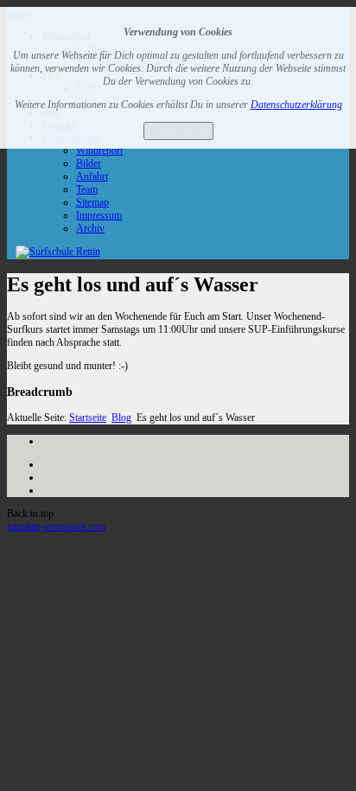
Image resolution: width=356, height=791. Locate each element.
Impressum (99, 215)
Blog (121, 417)
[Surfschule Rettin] (58, 252)
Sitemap (92, 202)
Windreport (99, 150)
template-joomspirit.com (56, 526)
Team (87, 189)
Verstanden (178, 130)
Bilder (88, 163)
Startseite (87, 417)
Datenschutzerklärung (296, 105)
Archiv (90, 228)
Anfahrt (92, 176)
